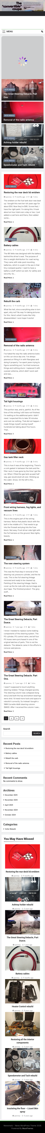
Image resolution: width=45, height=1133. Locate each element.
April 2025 (9, 805)
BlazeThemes (27, 1128)
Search (6, 729)
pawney (9, 197)
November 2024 (11, 810)
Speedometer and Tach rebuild (19, 165)
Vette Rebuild (9, 89)
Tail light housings (13, 401)
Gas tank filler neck (14, 457)
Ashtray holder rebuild (15, 142)
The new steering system (17, 563)
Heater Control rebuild (22, 1006)
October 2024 (10, 815)
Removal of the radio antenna (19, 119)
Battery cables (11, 245)
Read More (8, 222)
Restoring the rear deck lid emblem (22, 192)
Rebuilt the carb (12, 301)
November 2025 (11, 800)
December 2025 (11, 795)
